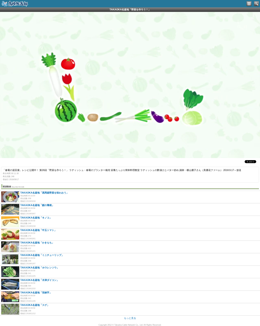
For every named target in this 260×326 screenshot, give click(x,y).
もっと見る (130, 318)
